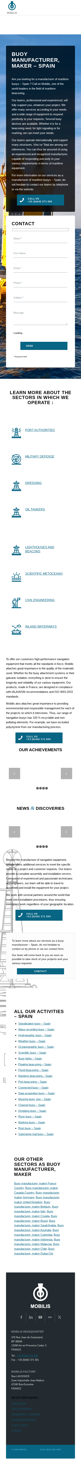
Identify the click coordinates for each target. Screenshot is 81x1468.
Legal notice (19, 1425)
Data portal (18, 1403)
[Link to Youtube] (40, 1317)
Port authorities (40, 430)
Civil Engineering (40, 600)
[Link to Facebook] (21, 1317)
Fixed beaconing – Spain (33, 1070)
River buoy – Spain (30, 1116)
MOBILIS (33, 1450)
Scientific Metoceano (44, 573)
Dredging (33, 483)
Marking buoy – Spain (31, 1122)
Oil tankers (35, 509)
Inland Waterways (41, 626)
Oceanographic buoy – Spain (36, 1046)
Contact (16, 1430)
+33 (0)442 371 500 (27, 1355)
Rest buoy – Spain (29, 1128)
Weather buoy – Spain (31, 1041)
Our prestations (21, 1408)
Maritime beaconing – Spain (35, 1075)
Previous (14, 773)
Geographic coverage (25, 1414)
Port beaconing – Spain (32, 1081)
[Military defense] (16, 459)
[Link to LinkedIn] (31, 1317)
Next (66, 773)
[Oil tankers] (16, 512)
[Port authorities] (16, 432)
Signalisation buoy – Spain (34, 1023)
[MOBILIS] (33, 7)
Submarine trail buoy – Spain (35, 1134)
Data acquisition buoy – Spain (36, 1093)
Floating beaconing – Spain (34, 1064)
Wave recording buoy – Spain (36, 1029)
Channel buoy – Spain (31, 1105)
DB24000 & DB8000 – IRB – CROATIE (40, 837)
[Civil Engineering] (16, 602)
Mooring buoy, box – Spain (34, 1099)
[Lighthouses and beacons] (16, 549)
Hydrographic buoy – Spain (35, 1035)
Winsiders (17, 1454)
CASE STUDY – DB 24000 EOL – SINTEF (40, 778)
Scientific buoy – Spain (32, 1052)
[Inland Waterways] (16, 629)
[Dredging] (16, 485)
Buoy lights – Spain (30, 1058)
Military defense (39, 456)
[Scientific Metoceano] (16, 576)
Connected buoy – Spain (33, 1087)
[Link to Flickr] (50, 1317)
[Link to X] (59, 1317)
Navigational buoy (23, 1419)
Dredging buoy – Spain (32, 1110)
